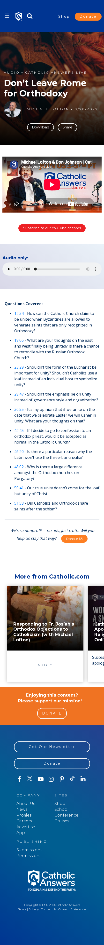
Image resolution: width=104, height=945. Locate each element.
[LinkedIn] (83, 779)
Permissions (28, 855)
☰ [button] (7, 15)
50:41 (19, 488)
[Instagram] (51, 779)
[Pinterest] (62, 779)
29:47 (19, 394)
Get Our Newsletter (52, 747)
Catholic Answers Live (56, 73)
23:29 (19, 367)
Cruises (61, 821)
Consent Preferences (72, 909)
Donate (88, 16)
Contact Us (48, 909)
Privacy (34, 909)
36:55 (19, 409)
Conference (66, 815)
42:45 (19, 430)
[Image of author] (12, 109)
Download (40, 127)
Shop (64, 16)
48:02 (19, 466)
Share (67, 127)
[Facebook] (19, 779)
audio (12, 73)
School (61, 809)
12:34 (19, 313)
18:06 (19, 340)
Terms (22, 909)
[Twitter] (30, 779)
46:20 (19, 451)
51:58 (19, 503)
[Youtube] (40, 779)
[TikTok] (72, 779)
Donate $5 (74, 538)
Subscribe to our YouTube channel (52, 228)
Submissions (29, 850)
